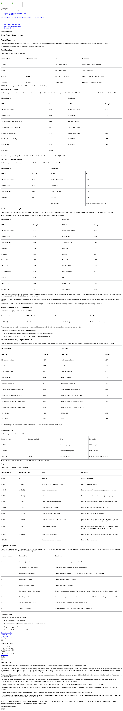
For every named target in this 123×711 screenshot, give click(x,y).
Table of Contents (9, 14)
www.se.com (4, 655)
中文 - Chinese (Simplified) (12, 24)
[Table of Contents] (1, 20)
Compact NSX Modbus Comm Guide (15, 13)
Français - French (9, 28)
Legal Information (6, 634)
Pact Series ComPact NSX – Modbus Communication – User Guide (20, 18)
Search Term (4, 8)
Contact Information (6, 633)
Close (2, 656)
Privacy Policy (5, 636)
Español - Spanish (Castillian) (12, 26)
